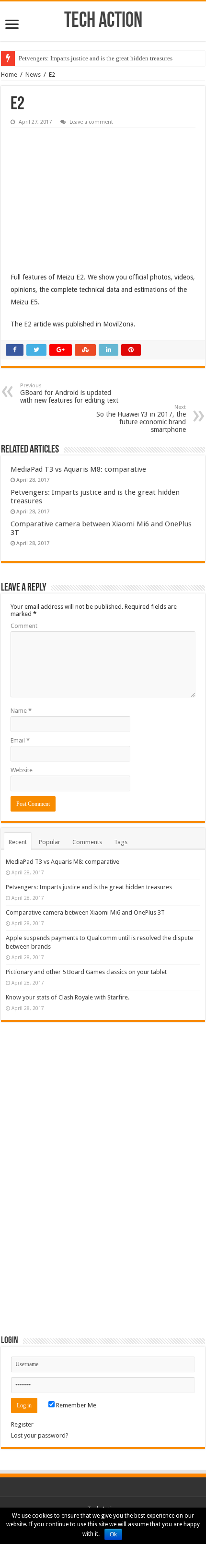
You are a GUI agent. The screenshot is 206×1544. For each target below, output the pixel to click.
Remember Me (75, 1405)
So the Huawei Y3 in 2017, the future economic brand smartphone (141, 418)
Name (21, 710)
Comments (87, 842)
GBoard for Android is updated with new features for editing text (69, 393)
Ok (113, 1534)
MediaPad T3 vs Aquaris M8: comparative (78, 469)
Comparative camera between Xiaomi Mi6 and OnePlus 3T (85, 912)
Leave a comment (91, 122)
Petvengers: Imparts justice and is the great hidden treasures (95, 58)
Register (22, 1424)
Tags (120, 842)
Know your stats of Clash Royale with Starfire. (67, 997)
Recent (18, 842)
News (33, 74)
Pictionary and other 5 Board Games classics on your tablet (86, 971)
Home (9, 74)
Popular (49, 842)
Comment (24, 625)
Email (20, 740)
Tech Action (103, 21)
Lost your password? (40, 1435)
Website (22, 770)
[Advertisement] (82, 193)
